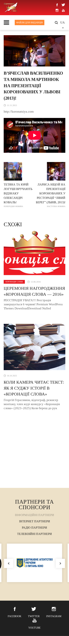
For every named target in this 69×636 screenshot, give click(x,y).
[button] (60, 563)
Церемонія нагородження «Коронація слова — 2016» (34, 291)
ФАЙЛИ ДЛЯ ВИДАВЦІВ (29, 22)
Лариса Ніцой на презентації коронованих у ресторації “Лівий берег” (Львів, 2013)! (50, 195)
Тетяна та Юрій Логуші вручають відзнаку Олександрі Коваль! (18, 195)
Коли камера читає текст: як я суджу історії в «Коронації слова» (34, 388)
